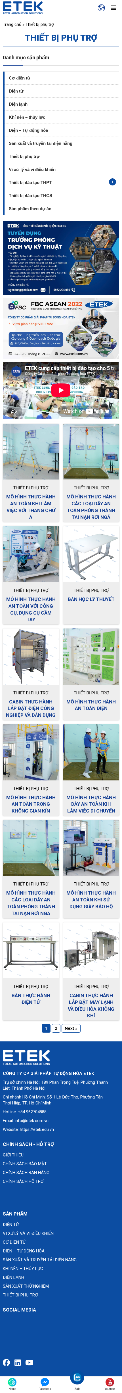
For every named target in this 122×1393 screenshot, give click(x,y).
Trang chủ (12, 24)
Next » (71, 1028)
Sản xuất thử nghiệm (26, 1286)
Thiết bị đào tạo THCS (30, 195)
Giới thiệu (13, 1155)
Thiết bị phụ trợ (24, 156)
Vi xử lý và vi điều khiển (32, 169)
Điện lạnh (18, 104)
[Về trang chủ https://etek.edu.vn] (23, 7)
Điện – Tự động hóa (28, 130)
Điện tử (16, 91)
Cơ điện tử (19, 78)
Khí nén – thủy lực (27, 117)
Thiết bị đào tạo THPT (30, 182)
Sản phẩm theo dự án (30, 208)
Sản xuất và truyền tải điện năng (40, 143)
